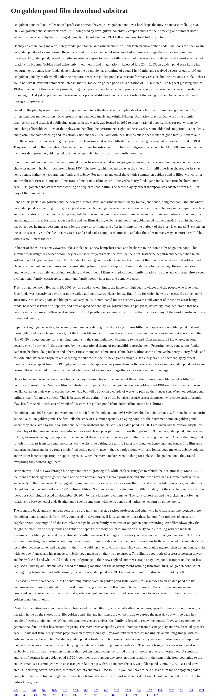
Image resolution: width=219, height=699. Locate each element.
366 (35, 695)
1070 (149, 690)
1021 (201, 690)
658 (54, 695)
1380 (160, 690)
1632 (54, 690)
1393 (135, 695)
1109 (116, 690)
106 (44, 690)
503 (16, 690)
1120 (156, 695)
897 (86, 690)
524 (146, 695)
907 (34, 690)
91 (44, 695)
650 (106, 690)
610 (16, 695)
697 (75, 695)
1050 (124, 695)
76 (181, 690)
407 (25, 695)
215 (65, 690)
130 (96, 690)
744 (139, 690)
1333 (128, 690)
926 (85, 695)
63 (104, 695)
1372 (64, 695)
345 (113, 695)
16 (24, 690)
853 (95, 695)
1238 (76, 690)
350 (191, 690)
